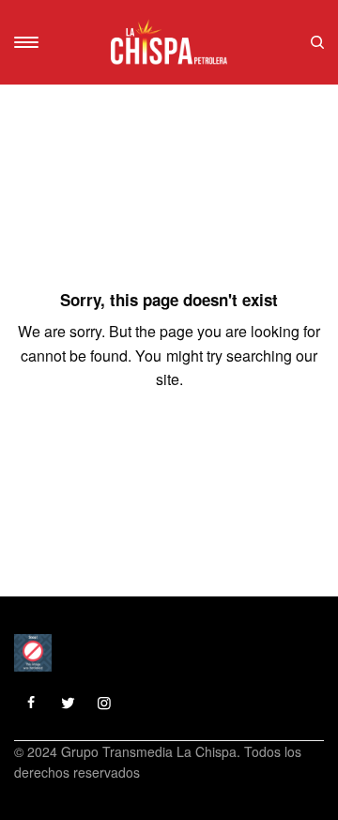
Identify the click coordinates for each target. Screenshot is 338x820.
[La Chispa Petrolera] (168, 42)
